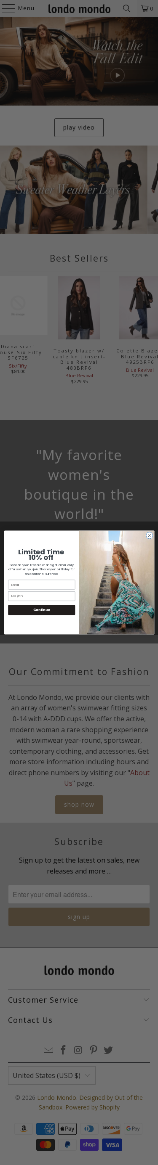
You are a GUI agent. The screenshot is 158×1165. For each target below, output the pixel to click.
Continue (41, 609)
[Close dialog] (149, 535)
